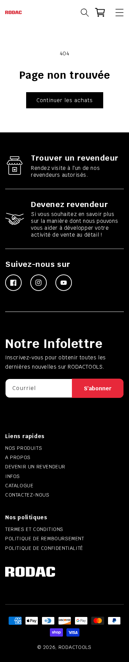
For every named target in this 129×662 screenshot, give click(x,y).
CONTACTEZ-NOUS (27, 495)
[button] (116, 12)
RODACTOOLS (75, 647)
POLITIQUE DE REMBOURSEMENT (44, 538)
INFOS (12, 476)
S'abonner (98, 388)
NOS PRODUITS (23, 448)
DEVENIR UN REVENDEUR (35, 467)
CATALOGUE (19, 485)
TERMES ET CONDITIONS (34, 529)
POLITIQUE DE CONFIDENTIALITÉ (44, 548)
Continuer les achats (64, 100)
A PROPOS (18, 457)
